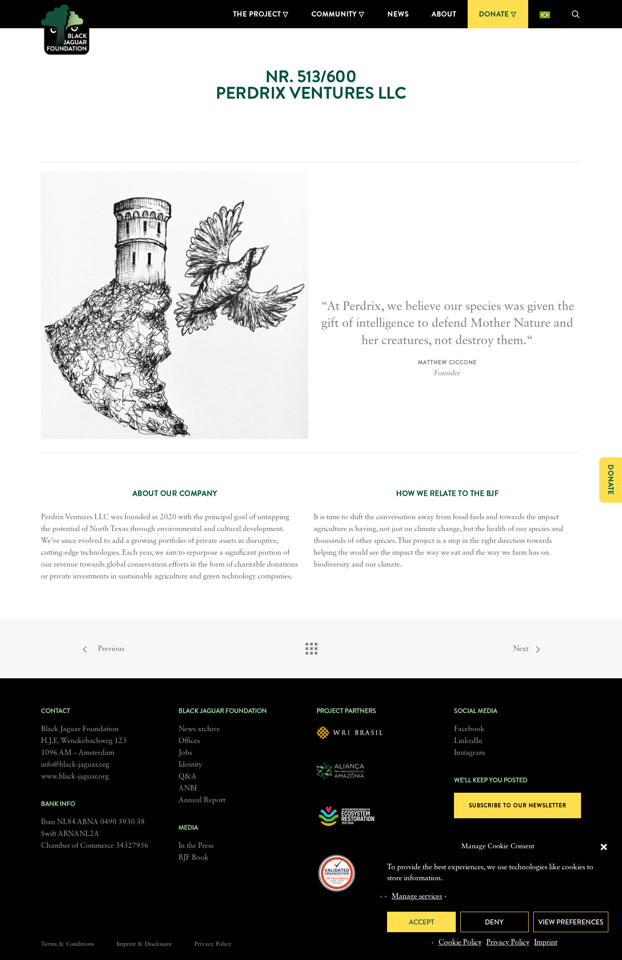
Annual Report (201, 800)
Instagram (469, 753)
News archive (199, 729)
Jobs (185, 753)
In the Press (196, 846)
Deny (494, 922)
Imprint (545, 942)
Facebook (469, 729)
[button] (603, 847)
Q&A (187, 776)
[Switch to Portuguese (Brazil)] (544, 14)
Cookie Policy (460, 942)
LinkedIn (468, 741)
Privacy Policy (508, 942)
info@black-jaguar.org (75, 765)
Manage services (417, 896)
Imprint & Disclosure (144, 944)
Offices (189, 741)
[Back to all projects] (311, 646)
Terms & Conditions (67, 944)
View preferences (570, 922)
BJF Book (193, 858)
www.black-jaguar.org (75, 776)
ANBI (187, 788)
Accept (421, 922)
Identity (190, 765)
